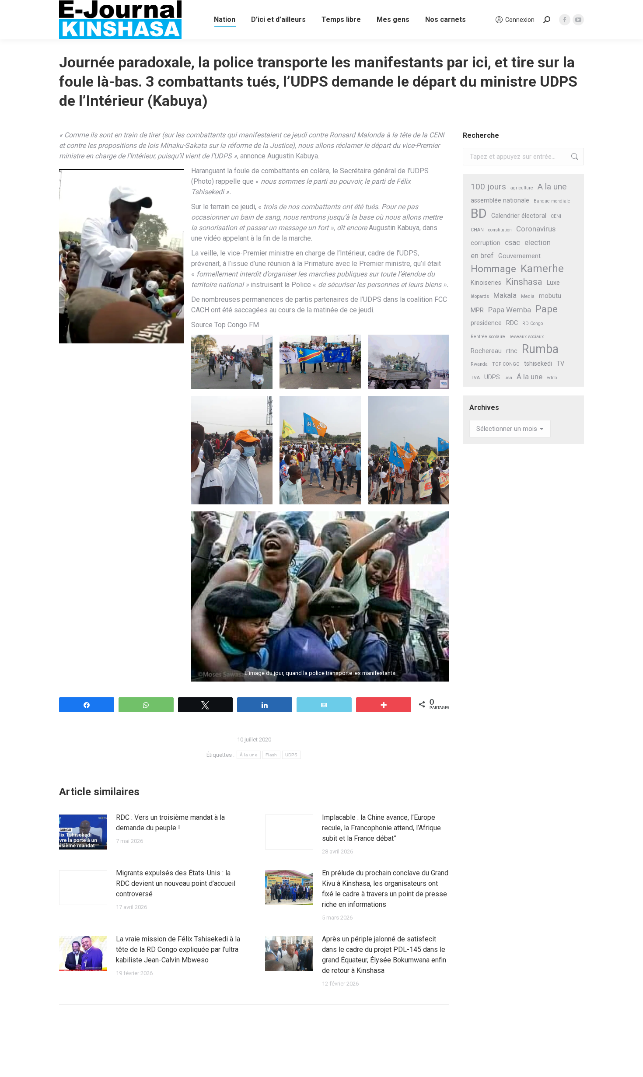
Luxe (553, 283)
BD (479, 214)
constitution (500, 230)
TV (560, 363)
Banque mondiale (552, 201)
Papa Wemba (509, 309)
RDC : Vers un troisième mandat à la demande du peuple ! (170, 822)
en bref (482, 255)
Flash (271, 754)
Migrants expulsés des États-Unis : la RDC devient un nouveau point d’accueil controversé (175, 883)
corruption (485, 243)
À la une (249, 754)
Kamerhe (542, 269)
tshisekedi (538, 363)
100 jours (488, 187)
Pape (546, 309)
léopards (480, 296)
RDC (512, 323)
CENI (556, 216)
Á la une (529, 376)
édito (552, 378)
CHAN (477, 230)
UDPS (291, 754)
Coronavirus (536, 228)
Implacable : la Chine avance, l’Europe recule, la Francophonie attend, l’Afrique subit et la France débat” (381, 828)
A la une (552, 187)
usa (508, 378)
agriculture (521, 188)
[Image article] (83, 832)
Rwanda (479, 364)
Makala (505, 295)
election (537, 242)
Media (528, 296)
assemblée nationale (500, 200)
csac (512, 242)
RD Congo (532, 323)
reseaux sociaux (527, 336)
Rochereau (486, 351)
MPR (477, 310)
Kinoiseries (486, 283)
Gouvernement (519, 256)
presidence (486, 323)
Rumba (540, 349)
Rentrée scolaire (488, 336)
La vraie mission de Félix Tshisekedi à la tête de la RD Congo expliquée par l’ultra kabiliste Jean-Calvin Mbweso (178, 949)
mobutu (550, 296)
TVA (475, 378)
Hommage (493, 268)
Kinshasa (524, 281)
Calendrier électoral (518, 216)
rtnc (511, 351)
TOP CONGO (506, 364)
